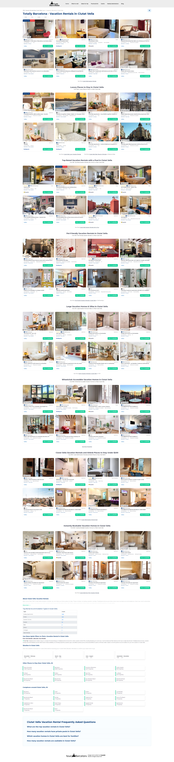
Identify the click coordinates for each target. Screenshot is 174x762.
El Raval (29, 43)
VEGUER (26, 144)
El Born (127, 73)
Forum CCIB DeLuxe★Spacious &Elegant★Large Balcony (69, 71)
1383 (63, 614)
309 (63, 617)
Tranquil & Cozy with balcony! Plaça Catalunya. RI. (68, 436)
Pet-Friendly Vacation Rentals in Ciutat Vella (85, 300)
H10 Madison (124, 217)
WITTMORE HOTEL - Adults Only (128, 187)
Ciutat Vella (95, 73)
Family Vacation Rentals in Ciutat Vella (88, 373)
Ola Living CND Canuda (61, 406)
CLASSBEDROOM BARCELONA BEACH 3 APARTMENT (133, 509)
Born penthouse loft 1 (94, 290)
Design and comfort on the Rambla (97, 333)
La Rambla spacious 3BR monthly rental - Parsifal (36, 114)
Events (103, 3)
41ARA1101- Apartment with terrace (64, 552)
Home (67, 3)
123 (62, 619)
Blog (122, 3)
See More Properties (87, 446)
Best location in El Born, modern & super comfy (132, 479)
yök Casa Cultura (60, 333)
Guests (39, 17)
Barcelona (25, 43)
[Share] (149, 10)
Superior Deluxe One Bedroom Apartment (34, 582)
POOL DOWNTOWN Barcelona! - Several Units (35, 217)
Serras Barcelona (93, 187)
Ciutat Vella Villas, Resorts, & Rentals (97, 154)
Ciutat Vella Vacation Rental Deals (89, 519)
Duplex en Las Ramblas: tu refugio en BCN (34, 290)
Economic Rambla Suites (62, 41)
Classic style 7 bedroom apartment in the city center (69, 363)
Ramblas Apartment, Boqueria (96, 436)
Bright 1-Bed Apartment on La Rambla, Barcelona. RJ (36, 436)
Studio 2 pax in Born (93, 552)
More (45, 17)
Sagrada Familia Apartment (63, 290)
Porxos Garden (92, 479)
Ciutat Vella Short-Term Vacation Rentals (89, 592)
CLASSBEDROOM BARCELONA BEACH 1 (98, 509)
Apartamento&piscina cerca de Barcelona (66, 187)
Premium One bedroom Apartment (97, 582)
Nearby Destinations (113, 3)
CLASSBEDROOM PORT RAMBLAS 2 (129, 406)
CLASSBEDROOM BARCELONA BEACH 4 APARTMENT (68, 509)
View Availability (47, 46)
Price (32, 17)
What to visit (75, 3)
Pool (24, 638)
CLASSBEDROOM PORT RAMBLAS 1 (129, 436)
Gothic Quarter (31, 73)
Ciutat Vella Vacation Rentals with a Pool (89, 227)
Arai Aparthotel (92, 217)
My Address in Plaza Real (95, 260)
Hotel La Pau (27, 187)
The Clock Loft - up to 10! (30, 333)
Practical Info (94, 3)
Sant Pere (95, 43)
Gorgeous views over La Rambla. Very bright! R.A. (36, 406)
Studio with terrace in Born (127, 71)
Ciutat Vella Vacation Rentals (89, 81)
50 (62, 622)
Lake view (35, 638)
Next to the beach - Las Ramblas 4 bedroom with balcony (135, 363)
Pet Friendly (29, 638)
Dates (26, 17)
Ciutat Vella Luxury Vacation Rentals (72, 154)
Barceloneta (30, 512)
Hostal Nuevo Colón (93, 41)
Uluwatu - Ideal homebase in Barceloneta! (34, 479)
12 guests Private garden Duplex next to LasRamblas (101, 363)
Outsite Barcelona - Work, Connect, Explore (99, 406)
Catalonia (58, 73)
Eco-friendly (42, 638)
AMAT (57, 144)
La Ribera (127, 43)
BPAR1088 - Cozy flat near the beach (65, 479)
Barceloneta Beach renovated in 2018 (33, 509)
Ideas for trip (84, 3)
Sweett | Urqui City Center (62, 582)
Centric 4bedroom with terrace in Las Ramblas (35, 363)
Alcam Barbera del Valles (62, 260)
